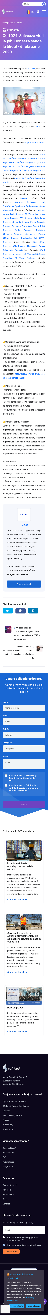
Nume (5, 702)
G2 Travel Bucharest (35, 214)
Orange (23, 198)
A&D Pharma (19, 246)
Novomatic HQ (19, 254)
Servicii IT (7, 1111)
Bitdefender (8, 206)
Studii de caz (8, 1129)
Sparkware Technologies (26, 206)
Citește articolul (15, 899)
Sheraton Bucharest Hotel (29, 202)
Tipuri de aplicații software (14, 1101)
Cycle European (23, 230)
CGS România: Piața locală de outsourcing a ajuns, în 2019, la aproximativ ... (27, 635)
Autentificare (8, 1162)
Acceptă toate (16, 1306)
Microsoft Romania (20, 222)
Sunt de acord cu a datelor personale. (23, 788)
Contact (6, 1204)
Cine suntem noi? (10, 1185)
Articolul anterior (23, 628)
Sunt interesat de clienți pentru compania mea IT (22, 1238)
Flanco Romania (37, 222)
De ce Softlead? (9, 1148)
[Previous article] (8, 635)
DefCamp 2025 (15, 1007)
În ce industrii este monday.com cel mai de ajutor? (20, 866)
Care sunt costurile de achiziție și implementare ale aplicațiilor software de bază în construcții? (24, 937)
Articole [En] (8, 1125)
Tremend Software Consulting (17, 226)
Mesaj (5, 756)
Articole (6, 1120)
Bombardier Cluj (29, 238)
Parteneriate (8, 1194)
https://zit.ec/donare (34, 142)
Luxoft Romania (10, 218)
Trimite (24, 804)
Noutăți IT (20, 23)
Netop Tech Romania (13, 214)
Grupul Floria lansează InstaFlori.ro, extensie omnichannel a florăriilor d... (18, 654)
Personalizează (33, 1306)
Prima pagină (7, 23)
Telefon (6, 729)
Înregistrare (8, 1167)
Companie (7, 743)
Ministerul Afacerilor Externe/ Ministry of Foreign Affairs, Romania (24, 234)
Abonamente (8, 1153)
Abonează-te (11, 1252)
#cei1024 (30, 68)
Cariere (6, 1199)
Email (5, 715)
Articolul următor (24, 647)
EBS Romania (26, 218)
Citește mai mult (24, 584)
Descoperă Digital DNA (12, 1115)
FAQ (4, 1157)
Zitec (38, 126)
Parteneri (7, 1190)
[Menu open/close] (44, 12)
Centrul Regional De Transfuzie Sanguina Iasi (24, 170)
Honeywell (32, 246)
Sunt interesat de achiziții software (24, 1245)
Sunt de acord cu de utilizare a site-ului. (23, 778)
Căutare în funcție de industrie (16, 1106)
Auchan (41, 210)
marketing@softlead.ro (13, 1084)
